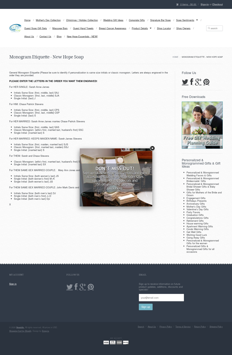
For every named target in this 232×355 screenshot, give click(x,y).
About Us (29, 36)
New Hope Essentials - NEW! (82, 36)
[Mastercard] (113, 342)
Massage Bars (60, 28)
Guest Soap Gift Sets (35, 28)
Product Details (140, 28)
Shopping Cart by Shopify (20, 330)
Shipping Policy (216, 326)
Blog (59, 36)
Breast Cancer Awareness (112, 28)
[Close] (152, 148)
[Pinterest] (206, 82)
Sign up (145, 307)
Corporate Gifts (137, 20)
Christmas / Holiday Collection (82, 20)
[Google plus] (198, 82)
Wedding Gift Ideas (113, 20)
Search (141, 326)
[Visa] (106, 342)
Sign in (12, 284)
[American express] (119, 342)
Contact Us (45, 36)
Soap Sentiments (185, 20)
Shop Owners (183, 28)
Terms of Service (182, 326)
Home (27, 20)
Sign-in (205, 4)
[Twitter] (185, 82)
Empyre (45, 330)
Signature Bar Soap (160, 20)
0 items (188, 4)
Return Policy (200, 326)
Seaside (20, 327)
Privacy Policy (166, 326)
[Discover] (126, 342)
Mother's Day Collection (48, 20)
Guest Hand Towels (83, 28)
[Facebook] (191, 82)
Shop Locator (164, 28)
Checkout (217, 4)
